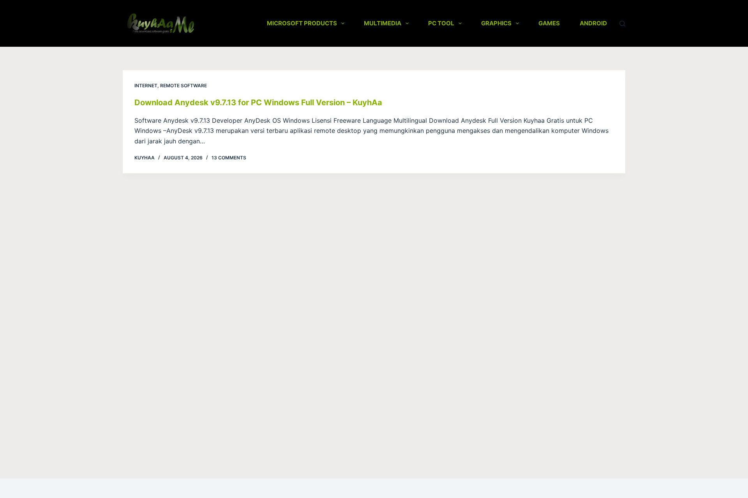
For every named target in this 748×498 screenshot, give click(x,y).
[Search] (622, 23)
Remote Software (183, 85)
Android (593, 23)
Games (549, 23)
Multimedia (382, 23)
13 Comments (229, 158)
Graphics (496, 23)
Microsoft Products (302, 23)
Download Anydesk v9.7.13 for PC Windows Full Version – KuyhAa (258, 102)
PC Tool (441, 23)
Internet (145, 85)
